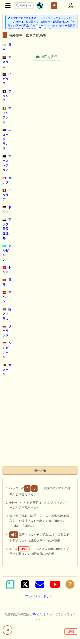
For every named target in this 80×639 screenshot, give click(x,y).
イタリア (7, 194)
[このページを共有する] (7, 630)
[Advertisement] (40, 423)
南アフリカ (7, 313)
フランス (7, 95)
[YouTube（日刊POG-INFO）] (55, 584)
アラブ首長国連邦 (7, 228)
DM (34, 614)
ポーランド (7, 330)
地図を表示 (48, 57)
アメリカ (7, 61)
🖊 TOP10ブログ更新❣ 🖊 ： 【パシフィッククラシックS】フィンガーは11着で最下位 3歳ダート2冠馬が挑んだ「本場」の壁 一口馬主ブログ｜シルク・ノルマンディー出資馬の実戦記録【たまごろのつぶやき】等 (41, 24)
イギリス (7, 78)
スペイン (7, 296)
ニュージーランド (7, 139)
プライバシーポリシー (40, 596)
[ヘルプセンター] (69, 584)
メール (49, 614)
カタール (7, 369)
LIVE (70, 631)
